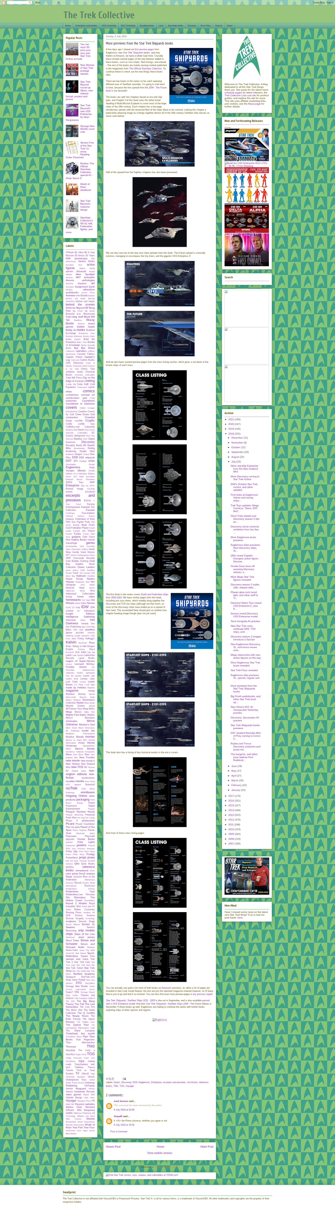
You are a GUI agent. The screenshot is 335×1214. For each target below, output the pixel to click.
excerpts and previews (174, 1082)
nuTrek (71, 788)
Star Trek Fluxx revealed (244, 670)
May (234, 770)
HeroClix (70, 588)
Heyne (92, 588)
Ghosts (91, 552)
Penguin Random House (80, 811)
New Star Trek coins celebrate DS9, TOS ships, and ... (243, 628)
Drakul (86, 454)
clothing (90, 380)
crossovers (72, 417)
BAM (78, 296)
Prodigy (90, 854)
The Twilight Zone (86, 1022)
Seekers (70, 927)
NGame (91, 767)
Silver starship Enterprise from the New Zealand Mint (244, 468)
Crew (78, 414)
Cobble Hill (71, 384)
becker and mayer (85, 301)
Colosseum (82, 387)
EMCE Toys (75, 482)
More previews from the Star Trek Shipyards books (244, 688)
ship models (86, 930)
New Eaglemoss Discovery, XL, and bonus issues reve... (245, 647)
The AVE (70, 1001)
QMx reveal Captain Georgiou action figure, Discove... (245, 558)
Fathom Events (86, 516)
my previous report (202, 994)
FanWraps (70, 513)
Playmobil (90, 836)
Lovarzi (83, 682)
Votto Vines (89, 1098)
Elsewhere (90, 479)
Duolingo (83, 461)
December (237, 437)
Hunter (78, 603)
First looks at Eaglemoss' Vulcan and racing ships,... (244, 497)
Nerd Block (78, 754)
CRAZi (82, 408)
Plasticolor (80, 833)
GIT (68, 555)
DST (69, 460)
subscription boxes (85, 989)
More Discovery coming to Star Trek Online (245, 478)
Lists (161, 25)
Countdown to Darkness (80, 403)
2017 (231, 795)
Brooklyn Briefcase (74, 336)
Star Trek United (79, 971)
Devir (85, 439)
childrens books (74, 372)
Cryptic (90, 420)
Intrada (84, 623)
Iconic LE (70, 607)
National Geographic (85, 752)
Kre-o (92, 649)
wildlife (69, 1113)
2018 (231, 433)
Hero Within (88, 585)
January (236, 790)
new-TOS (77, 767)
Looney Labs (87, 679)
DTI (76, 460)
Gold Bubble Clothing (77, 561)
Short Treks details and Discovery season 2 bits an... (245, 518)
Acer (80, 265)
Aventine (70, 295)
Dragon (78, 454)
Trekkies (79, 1067)
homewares (73, 599)
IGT (78, 611)
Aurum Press (88, 293)
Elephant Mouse (74, 479)
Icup (78, 607)
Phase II (72, 820)
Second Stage (87, 921)
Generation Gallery (79, 549)
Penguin (91, 809)
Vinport (86, 1095)
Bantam (91, 296)
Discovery (126, 1082)
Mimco (69, 718)
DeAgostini (79, 436)
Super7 (69, 992)
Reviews (192, 25)
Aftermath (81, 271)
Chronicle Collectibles (85, 375)
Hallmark (81, 575)
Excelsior (90, 492)
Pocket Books (86, 839)
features (70, 519)
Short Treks (72, 940)
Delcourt (69, 439)
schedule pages (233, 92)
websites (90, 1104)
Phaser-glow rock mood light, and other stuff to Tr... (244, 595)
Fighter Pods (83, 522)
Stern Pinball (78, 980)
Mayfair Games (75, 706)
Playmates (71, 836)
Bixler (79, 314)
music (81, 742)
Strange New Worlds (77, 986)
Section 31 (88, 924)
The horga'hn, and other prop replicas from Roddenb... (244, 757)
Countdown (88, 400)
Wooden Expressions (75, 1125)
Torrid (83, 1054)
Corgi (92, 398)
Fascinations (88, 513)
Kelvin (71, 642)
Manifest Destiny (76, 694)
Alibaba (69, 274)
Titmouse (71, 1046)
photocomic (88, 820)
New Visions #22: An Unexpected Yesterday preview (244, 709)
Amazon (166, 988)
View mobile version (159, 1153)
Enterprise (156, 1082)
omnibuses (88, 792)
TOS (122, 1086)
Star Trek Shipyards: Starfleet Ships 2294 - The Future (173, 1003)
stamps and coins (77, 959)
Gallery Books (79, 539)
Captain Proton (74, 357)
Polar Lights (86, 842)
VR (93, 1101)
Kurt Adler (80, 652)
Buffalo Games (73, 339)
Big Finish (78, 311)
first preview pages (144, 49)
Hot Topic (86, 600)
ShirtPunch (70, 937)
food (84, 524)
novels (80, 781)
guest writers (72, 570)
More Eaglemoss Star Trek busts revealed (245, 664)
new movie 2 (88, 760)
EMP (92, 482)
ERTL (92, 486)
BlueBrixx (78, 320)
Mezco (78, 712)
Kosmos (81, 649)
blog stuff (77, 316)
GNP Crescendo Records (80, 558)
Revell (82, 874)
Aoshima (69, 283)
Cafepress (70, 351)
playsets (70, 839)
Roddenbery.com (74, 894)
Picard (70, 823)
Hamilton (91, 576)
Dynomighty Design (80, 464)
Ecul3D (92, 471)
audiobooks (72, 292)
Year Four (89, 1127)
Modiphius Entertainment (80, 734)
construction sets (76, 397)
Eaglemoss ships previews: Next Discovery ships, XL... (245, 547)
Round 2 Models (76, 903)
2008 (231, 838)
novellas (70, 781)
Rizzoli (78, 883)
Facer (78, 504)
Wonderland (71, 1122)
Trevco (91, 1067)
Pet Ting (80, 818)
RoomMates (89, 900)
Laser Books (87, 658)
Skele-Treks (72, 950)
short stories (86, 937)
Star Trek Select (74, 968)
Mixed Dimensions (86, 728)
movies (90, 736)
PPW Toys (71, 849)
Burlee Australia (88, 345)
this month (88, 1033)
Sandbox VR (89, 912)
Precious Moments (86, 849)
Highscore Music (75, 591)
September (237, 452)
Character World (80, 366)
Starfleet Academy (84, 973)
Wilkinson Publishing (82, 1113)
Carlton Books (87, 360)
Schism (78, 915)
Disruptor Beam (74, 445)
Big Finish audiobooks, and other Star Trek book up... (245, 699)
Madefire (91, 688)
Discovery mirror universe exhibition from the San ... (245, 529)
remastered (82, 870)
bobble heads (86, 326)
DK (84, 445)
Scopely (80, 918)
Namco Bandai (85, 748)
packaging (83, 799)
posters (81, 845)
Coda (79, 384)
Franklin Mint (79, 531)
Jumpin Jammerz (82, 636)
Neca (69, 754)
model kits (88, 730)
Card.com (75, 360)
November (237, 442)
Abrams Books (86, 261)
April (234, 775)
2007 (231, 843)
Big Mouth (90, 311)
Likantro (78, 676)
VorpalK (118, 1116)
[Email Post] (124, 1078)
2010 (231, 829)
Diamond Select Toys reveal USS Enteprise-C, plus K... (246, 605)
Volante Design (74, 1097)
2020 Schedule (109, 25)
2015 (231, 805)
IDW (85, 607)
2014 (231, 810)
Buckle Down (89, 336)
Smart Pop (84, 950)
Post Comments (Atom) (167, 1167)
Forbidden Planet (79, 528)
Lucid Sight (90, 685)
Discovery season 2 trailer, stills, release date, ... (245, 586)
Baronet (91, 298)
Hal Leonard (85, 573)
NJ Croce (72, 771)
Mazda (92, 706)
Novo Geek (90, 781)
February (236, 785)
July (233, 461)
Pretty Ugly (72, 851)
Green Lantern (86, 567)
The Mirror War (74, 1010)
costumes (71, 400)
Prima (68, 854)
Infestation (89, 611)
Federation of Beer (85, 519)
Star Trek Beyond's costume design (85, 205)
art (93, 283)
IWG (75, 630)
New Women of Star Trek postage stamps (87, 69)
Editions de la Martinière (76, 474)
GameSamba (71, 546)
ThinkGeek (72, 1033)
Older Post (206, 1146)
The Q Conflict (86, 1012)
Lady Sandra (78, 655)
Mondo (80, 736)
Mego (69, 711)
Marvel (92, 694)
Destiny (78, 438)
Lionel (86, 676)
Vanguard (80, 1088)
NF (85, 767)
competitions (72, 395)
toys (81, 1061)
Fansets (90, 510)
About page (254, 103)
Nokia (83, 771)
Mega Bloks (89, 709)
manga (91, 691)
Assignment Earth (85, 286)
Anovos (70, 280)
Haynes (70, 581)
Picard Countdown (85, 824)
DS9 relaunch (87, 457)
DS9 (135, 1082)
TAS (76, 992)
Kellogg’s (90, 638)
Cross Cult (89, 414)
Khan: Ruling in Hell (76, 646)
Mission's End (87, 724)
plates (92, 833)
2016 (231, 800)
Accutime (70, 265)
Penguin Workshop (74, 815)
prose (91, 857)
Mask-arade (71, 697)
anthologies (88, 280)
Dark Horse (90, 430)
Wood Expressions (86, 1122)
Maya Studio (89, 703)
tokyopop (70, 1050)
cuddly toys (86, 424)
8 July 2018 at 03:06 (124, 1109)
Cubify (69, 424)
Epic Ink (85, 486)
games (90, 543)
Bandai (84, 295)
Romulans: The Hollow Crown (80, 899)
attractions (89, 289)
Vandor (69, 1088)
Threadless (70, 1037)
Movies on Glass (74, 740)
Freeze (91, 531)
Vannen (91, 1089)
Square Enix (88, 956)
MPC (85, 740)
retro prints (72, 873)
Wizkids (90, 1118)
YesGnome (70, 1131)
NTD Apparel (73, 784)
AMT (78, 277)
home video (86, 596)
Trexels (69, 1070)
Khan (92, 642)
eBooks (81, 470)
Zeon (79, 1131)
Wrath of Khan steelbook (85, 187)
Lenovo (69, 664)
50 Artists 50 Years (85, 255)
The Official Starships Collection (145, 68)
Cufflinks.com (73, 427)
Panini (91, 803)
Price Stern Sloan (87, 851)
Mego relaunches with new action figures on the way (246, 656)
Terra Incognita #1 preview (245, 621)
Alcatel (92, 271)
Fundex (69, 534)
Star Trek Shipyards (133, 52)
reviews (90, 873)
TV (77, 1073)
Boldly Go (71, 330)
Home (160, 1146)
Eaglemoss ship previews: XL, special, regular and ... (245, 678)
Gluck (92, 555)
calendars (81, 351)
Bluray (90, 320)
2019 (231, 428)
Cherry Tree (88, 369)
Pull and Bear (72, 861)
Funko (77, 533)
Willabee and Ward (86, 1116)
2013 (231, 815)
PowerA (91, 845)
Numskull (90, 784)
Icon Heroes (88, 603)
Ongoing (71, 795)
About (230, 25)
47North (70, 252)
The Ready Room (77, 1015)
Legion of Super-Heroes (80, 661)
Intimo (82, 620)
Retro (92, 871)
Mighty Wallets (87, 715)
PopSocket (70, 845)
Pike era (70, 827)
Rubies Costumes (84, 909)
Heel (88, 582)
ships (69, 934)
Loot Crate (72, 681)
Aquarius (82, 283)
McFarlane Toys (74, 709)
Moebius (70, 737)
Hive (92, 591)
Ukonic (91, 1077)
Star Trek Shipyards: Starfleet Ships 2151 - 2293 (130, 1000)
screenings (90, 918)
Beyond (80, 307)
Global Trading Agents (79, 555)
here (240, 917)
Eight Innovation (87, 477)
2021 (231, 419)
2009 (231, 834)
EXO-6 (87, 500)
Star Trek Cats (82, 962)
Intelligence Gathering (80, 616)
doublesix (70, 454)
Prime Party (78, 854)
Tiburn (79, 1037)
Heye (81, 588)
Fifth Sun (71, 522)
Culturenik (90, 427)
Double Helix (87, 451)
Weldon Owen (74, 1107)
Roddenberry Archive (80, 889)
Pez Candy (90, 818)
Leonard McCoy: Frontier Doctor (80, 665)
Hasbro (91, 578)
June (234, 766)
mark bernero (121, 1101)
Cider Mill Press (74, 378)
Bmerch (81, 324)
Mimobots (90, 718)
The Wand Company (80, 1030)
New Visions (73, 763)
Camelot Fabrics (86, 354)
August (235, 456)
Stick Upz (90, 980)
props (82, 857)
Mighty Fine (72, 714)
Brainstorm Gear (87, 333)
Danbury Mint (71, 430)
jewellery (90, 629)
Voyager (130, 1086)
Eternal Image (74, 489)
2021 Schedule (128, 25)
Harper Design (74, 579)
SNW (92, 950)
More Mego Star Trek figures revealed (242, 578)
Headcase (80, 582)
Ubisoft (85, 1073)
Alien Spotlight (85, 274)
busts (68, 348)
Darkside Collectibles (76, 433)
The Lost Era (87, 1007)
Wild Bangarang (86, 1110)
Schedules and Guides (86, 25)
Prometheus (72, 857)
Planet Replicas (80, 830)
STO (79, 983)
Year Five (77, 1127)
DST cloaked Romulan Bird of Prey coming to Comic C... (245, 735)
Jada (81, 630)
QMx (77, 863)
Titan (85, 1036)
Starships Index (175, 25)
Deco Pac (90, 436)
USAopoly (90, 1085)
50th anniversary (76, 258)
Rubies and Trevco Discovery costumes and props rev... (245, 746)
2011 (231, 824)
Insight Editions (80, 613)
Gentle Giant (79, 552)
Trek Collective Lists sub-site (240, 95)
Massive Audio (87, 697)
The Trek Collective (99, 15)
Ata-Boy (69, 290)
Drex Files (206, 25)
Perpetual (90, 815)
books (117, 1082)
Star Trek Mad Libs (85, 965)
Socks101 (70, 953)
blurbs (70, 323)
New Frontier (87, 757)
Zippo (85, 1131)
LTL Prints (79, 685)
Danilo (81, 430)
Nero (87, 754)
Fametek (85, 507)
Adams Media (87, 268)
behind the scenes (80, 304)
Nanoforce (70, 752)
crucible (79, 421)
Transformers (81, 1064)
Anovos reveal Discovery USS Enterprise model (244, 615)
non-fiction (192, 1082)
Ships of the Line (84, 934)
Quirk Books (88, 864)
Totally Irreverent (74, 1058)
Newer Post (113, 1146)
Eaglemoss (144, 1082)
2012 (231, 819)
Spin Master (80, 953)
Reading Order (147, 25)
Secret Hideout (73, 924)
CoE (86, 384)
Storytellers (90, 983)
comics (89, 391)
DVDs (91, 460)
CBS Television (74, 363)
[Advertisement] (159, 1049)
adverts (69, 271)
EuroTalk (91, 489)
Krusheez (70, 652)
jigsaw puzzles (75, 632)
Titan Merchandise (80, 1042)
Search (218, 25)
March (235, 780)
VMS (93, 1095)
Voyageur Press (84, 1101)
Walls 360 (70, 1104)
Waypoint (79, 1104)
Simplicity (91, 947)
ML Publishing (72, 731)
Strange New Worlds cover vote (87, 129)
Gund (75, 573)
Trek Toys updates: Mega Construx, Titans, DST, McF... (245, 508)
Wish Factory (73, 1119)
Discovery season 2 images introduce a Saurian (246, 638)
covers (71, 407)
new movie (73, 760)
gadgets (76, 536)
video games (73, 1094)
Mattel (80, 702)
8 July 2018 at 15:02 (124, 1125)
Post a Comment (118, 1131)
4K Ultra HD (81, 252)
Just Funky (78, 638)
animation (89, 277)
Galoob (91, 540)
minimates (71, 721)
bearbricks (70, 301)
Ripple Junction (74, 876)
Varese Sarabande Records (80, 1091)
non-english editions (80, 772)
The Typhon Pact (77, 1024)
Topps (78, 1054)
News (68, 25)
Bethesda (70, 308)
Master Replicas (73, 700)
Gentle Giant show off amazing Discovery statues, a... (243, 569)
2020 (231, 424)
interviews (71, 620)
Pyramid (83, 861)
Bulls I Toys (82, 342)
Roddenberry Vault (80, 891)
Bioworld (70, 314)
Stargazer (71, 977)
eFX (75, 477)
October (236, 447)
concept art (88, 394)
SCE (68, 915)
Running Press (73, 912)
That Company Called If (84, 998)
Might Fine (89, 712)
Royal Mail (86, 906)
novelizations (88, 778)
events (69, 492)
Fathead (69, 516)
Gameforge (71, 543)
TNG (115, 1086)
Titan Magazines (85, 1039)
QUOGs (70, 867)
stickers (69, 983)
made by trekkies (76, 687)
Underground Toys (76, 1080)
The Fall (79, 1004)
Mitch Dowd (71, 728)
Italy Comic (86, 627)
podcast (69, 842)
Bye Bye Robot (84, 348)
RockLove (90, 886)
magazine (72, 690)
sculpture (71, 921)
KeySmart (83, 643)
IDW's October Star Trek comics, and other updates (244, 487)
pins (77, 827)
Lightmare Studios (74, 673)
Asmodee (70, 287)
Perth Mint (71, 817)
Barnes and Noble (75, 298)
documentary (79, 448)
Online (83, 795)
